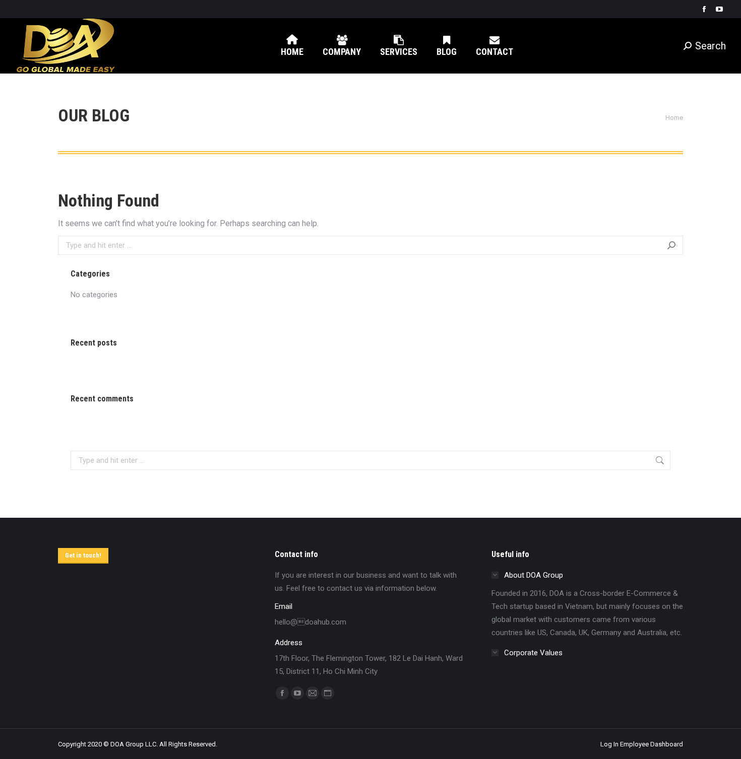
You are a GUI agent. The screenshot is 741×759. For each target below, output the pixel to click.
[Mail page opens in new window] (312, 693)
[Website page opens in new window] (327, 693)
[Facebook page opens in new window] (704, 9)
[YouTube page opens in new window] (719, 9)
